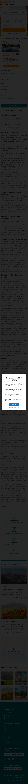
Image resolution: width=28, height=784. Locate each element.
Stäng (14, 404)
